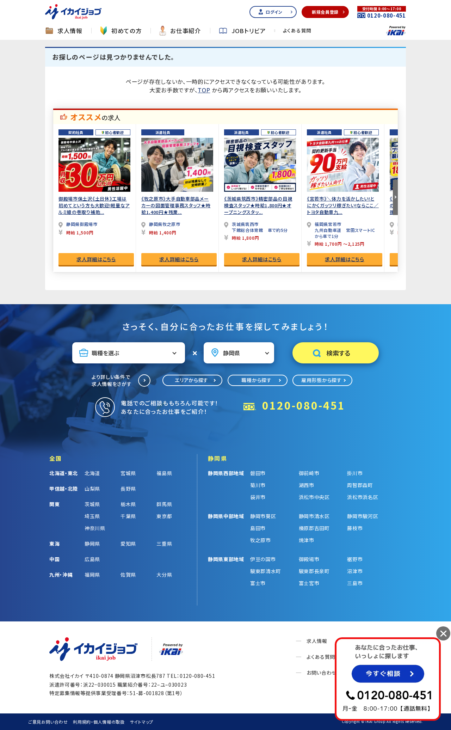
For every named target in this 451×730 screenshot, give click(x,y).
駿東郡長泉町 (314, 571)
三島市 (355, 583)
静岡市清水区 (314, 516)
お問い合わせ (321, 672)
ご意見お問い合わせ (48, 722)
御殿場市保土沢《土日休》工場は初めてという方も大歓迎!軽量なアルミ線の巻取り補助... (94, 205)
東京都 (164, 516)
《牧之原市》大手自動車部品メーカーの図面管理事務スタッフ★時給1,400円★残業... (176, 205)
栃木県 (128, 504)
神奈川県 (95, 528)
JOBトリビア (248, 31)
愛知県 (128, 543)
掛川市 (355, 473)
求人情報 (69, 31)
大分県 (164, 574)
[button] (395, 197)
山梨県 (92, 488)
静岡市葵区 (263, 516)
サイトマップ (141, 722)
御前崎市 (309, 473)
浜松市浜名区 (362, 497)
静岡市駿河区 (362, 516)
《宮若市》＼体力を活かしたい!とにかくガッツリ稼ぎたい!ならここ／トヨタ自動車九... (343, 205)
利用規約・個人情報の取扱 (98, 722)
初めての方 (126, 31)
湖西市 (306, 485)
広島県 (92, 559)
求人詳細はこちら (96, 259)
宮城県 (128, 473)
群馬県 (164, 504)
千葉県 (128, 516)
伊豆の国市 (263, 559)
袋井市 (258, 497)
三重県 (164, 543)
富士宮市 (309, 583)
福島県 (164, 473)
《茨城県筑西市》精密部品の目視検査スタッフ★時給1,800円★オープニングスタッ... (258, 205)
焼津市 (306, 540)
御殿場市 (309, 559)
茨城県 (92, 504)
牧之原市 (260, 540)
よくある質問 (297, 30)
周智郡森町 (360, 485)
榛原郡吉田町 (314, 528)
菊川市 (258, 485)
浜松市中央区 (314, 497)
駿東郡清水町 (265, 571)
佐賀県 (128, 574)
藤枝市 (355, 528)
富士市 (258, 583)
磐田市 (258, 473)
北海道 (92, 473)
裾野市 (355, 559)
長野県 (128, 488)
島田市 (258, 528)
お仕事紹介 (185, 31)
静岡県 (92, 543)
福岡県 (92, 574)
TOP (204, 90)
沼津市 (355, 571)
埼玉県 (92, 516)
